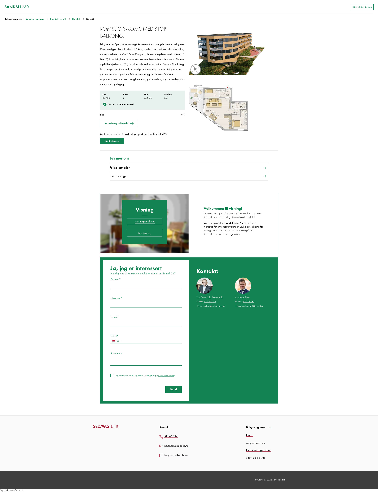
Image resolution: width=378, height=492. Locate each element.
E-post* (114, 317)
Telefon (114, 336)
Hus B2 (76, 19)
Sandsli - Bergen (35, 19)
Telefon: (206, 301)
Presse (249, 435)
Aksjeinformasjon (255, 443)
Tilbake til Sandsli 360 (362, 6)
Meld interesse (112, 141)
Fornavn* (115, 279)
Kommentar (116, 353)
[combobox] (116, 341)
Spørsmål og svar (255, 458)
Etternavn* (116, 298)
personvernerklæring (166, 375)
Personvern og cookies (258, 450)
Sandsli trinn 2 (58, 19)
